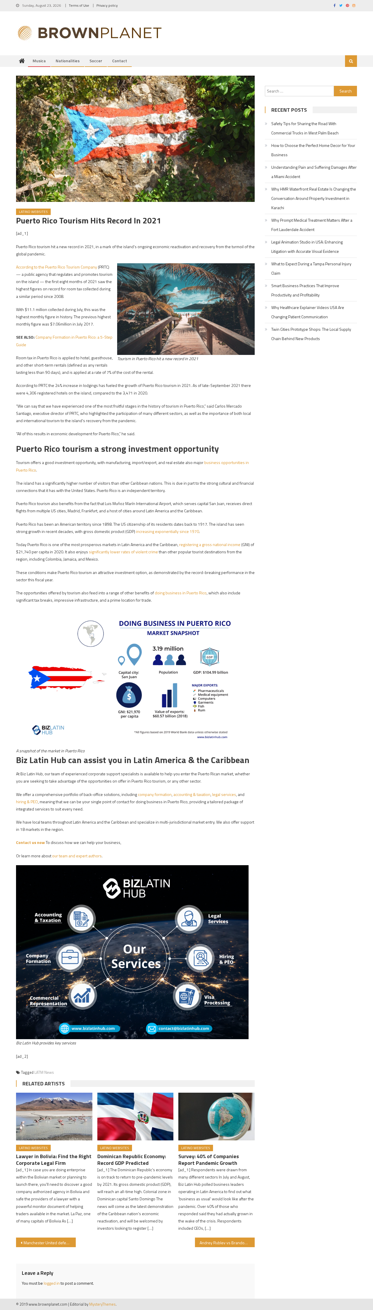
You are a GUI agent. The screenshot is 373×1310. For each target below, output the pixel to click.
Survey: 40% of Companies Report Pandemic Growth (208, 1159)
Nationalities (68, 61)
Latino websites (33, 211)
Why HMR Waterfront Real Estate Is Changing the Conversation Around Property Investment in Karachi (313, 198)
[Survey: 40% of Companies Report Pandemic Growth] (216, 1116)
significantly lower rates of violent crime (123, 552)
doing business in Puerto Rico (181, 593)
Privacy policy (107, 5)
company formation (155, 794)
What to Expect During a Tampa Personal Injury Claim (311, 268)
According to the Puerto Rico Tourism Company (56, 267)
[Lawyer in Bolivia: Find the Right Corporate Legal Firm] (54, 1116)
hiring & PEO (27, 802)
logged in (52, 1283)
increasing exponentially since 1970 (167, 531)
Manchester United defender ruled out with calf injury (50, 1243)
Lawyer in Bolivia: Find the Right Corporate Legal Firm (54, 1159)
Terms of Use (79, 5)
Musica (39, 61)
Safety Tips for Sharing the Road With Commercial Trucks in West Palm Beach (305, 128)
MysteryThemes (102, 1304)
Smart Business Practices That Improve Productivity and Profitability (305, 290)
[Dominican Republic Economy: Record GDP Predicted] (135, 1116)
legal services (224, 794)
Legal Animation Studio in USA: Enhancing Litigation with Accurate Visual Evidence (307, 246)
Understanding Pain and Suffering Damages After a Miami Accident (314, 171)
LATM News (44, 1072)
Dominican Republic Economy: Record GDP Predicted (131, 1159)
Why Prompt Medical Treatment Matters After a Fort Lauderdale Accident (311, 224)
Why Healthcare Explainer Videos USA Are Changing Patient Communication (307, 312)
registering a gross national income (209, 544)
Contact (119, 61)
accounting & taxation (191, 794)
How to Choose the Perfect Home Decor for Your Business (313, 150)
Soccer (95, 61)
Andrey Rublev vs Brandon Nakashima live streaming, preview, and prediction (227, 1243)
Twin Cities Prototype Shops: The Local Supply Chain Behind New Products (311, 334)
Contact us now (30, 842)
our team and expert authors (77, 856)
